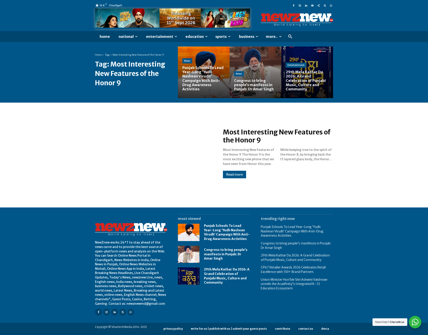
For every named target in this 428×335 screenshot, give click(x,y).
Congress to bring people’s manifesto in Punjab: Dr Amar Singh (225, 254)
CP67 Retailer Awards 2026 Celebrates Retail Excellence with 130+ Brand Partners (293, 269)
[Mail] (312, 5)
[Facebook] (294, 5)
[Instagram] (300, 5)
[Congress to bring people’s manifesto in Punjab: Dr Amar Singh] (255, 72)
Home (98, 54)
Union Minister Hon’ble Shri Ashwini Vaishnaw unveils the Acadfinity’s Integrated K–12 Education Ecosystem (294, 284)
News (187, 60)
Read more (234, 175)
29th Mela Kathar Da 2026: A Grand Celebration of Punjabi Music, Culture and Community (295, 257)
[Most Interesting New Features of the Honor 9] (154, 153)
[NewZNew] (297, 19)
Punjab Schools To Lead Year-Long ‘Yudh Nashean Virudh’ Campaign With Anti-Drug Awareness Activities (227, 232)
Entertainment (296, 65)
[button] (290, 37)
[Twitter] (325, 5)
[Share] (319, 5)
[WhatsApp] (331, 5)
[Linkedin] (306, 5)
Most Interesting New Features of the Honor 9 (277, 136)
